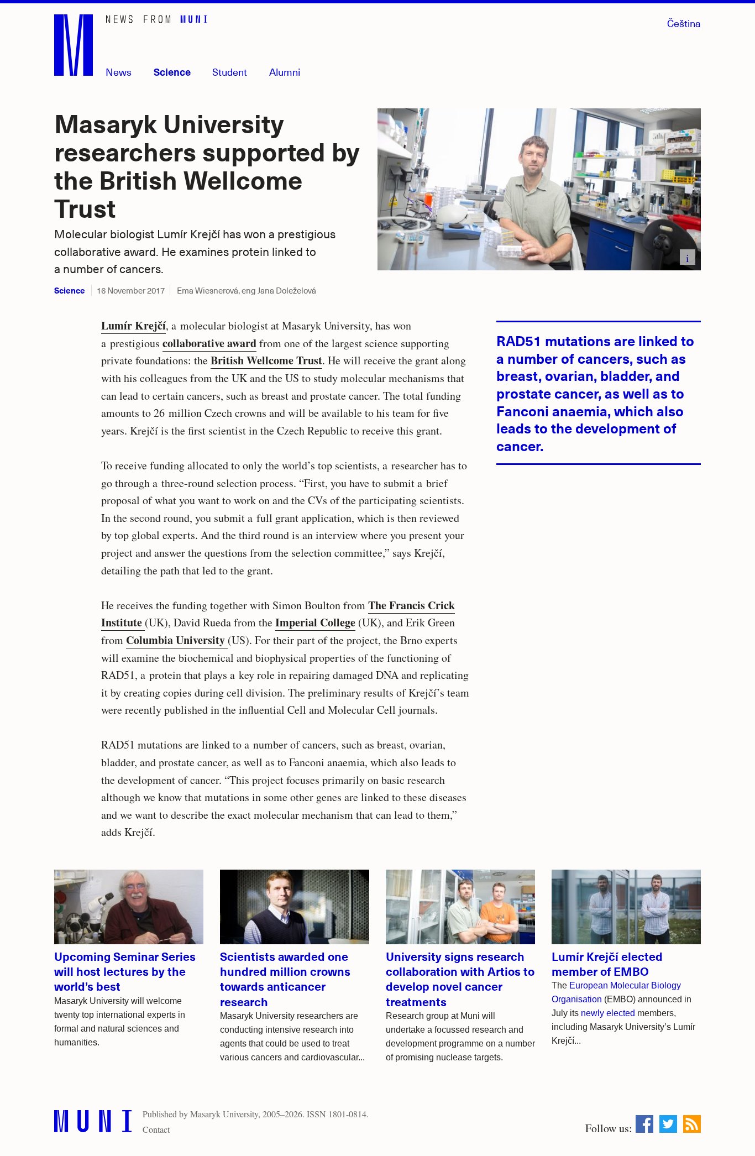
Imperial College (315, 622)
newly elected (608, 1013)
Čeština (684, 23)
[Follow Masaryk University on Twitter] (668, 1124)
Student (229, 72)
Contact (156, 1129)
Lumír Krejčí (133, 325)
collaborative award (209, 343)
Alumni (284, 72)
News (119, 72)
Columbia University (177, 640)
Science (172, 72)
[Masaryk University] (93, 1123)
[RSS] (692, 1124)
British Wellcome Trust (266, 360)
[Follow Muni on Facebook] (644, 1124)
